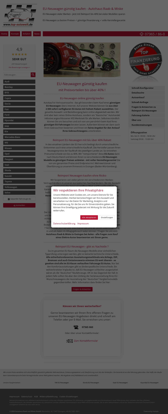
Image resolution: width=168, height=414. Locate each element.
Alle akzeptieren (89, 217)
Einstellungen (107, 217)
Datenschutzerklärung (64, 223)
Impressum (83, 223)
